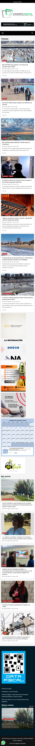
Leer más (4, 75)
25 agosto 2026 (15, 508)
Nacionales (5, 176)
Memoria (5, 533)
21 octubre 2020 (15, 222)
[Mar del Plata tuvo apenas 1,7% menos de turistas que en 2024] (17, 52)
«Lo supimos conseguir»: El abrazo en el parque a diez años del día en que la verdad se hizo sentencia (17, 723)
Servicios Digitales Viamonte (18, 743)
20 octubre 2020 (15, 261)
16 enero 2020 (15, 301)
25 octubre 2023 (15, 146)
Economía (5, 293)
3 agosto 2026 (15, 640)
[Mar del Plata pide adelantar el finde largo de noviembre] (17, 129)
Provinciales (5, 214)
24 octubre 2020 (15, 184)
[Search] (32, 33)
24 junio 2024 (14, 106)
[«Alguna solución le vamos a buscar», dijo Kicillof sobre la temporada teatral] (17, 205)
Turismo (4, 60)
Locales (4, 499)
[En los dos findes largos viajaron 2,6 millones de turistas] (17, 90)
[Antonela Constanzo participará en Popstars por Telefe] (17, 592)
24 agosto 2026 (15, 576)
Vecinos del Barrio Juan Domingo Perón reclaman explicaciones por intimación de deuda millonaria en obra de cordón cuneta (17, 504)
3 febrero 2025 (15, 68)
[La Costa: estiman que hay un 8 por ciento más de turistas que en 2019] (17, 285)
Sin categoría (11, 499)
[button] (2, 33)
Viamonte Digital (7, 68)
